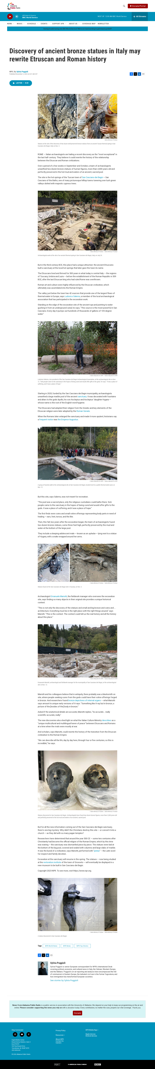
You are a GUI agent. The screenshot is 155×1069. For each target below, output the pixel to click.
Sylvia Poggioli (22, 71)
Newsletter (103, 24)
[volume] (17, 16)
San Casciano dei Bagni (92, 177)
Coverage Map (89, 24)
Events (44, 24)
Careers (58, 1043)
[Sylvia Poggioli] (43, 968)
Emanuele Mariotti (59, 596)
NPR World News (51, 946)
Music (19, 24)
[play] (10, 16)
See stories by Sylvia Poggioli (64, 980)
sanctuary (82, 396)
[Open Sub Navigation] (14, 24)
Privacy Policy (60, 1030)
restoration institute (52, 862)
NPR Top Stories (82, 946)
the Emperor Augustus (68, 419)
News (9, 24)
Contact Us (60, 1041)
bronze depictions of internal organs (84, 700)
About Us (73, 24)
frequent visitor (46, 419)
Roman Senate (83, 411)
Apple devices (91, 1034)
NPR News (67, 946)
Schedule (31, 24)
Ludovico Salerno (72, 296)
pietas (97, 851)
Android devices (91, 1036)
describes (107, 720)
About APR (60, 1039)
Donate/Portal (139, 6)
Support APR (58, 24)
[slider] (20, 16)
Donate (77, 1013)
